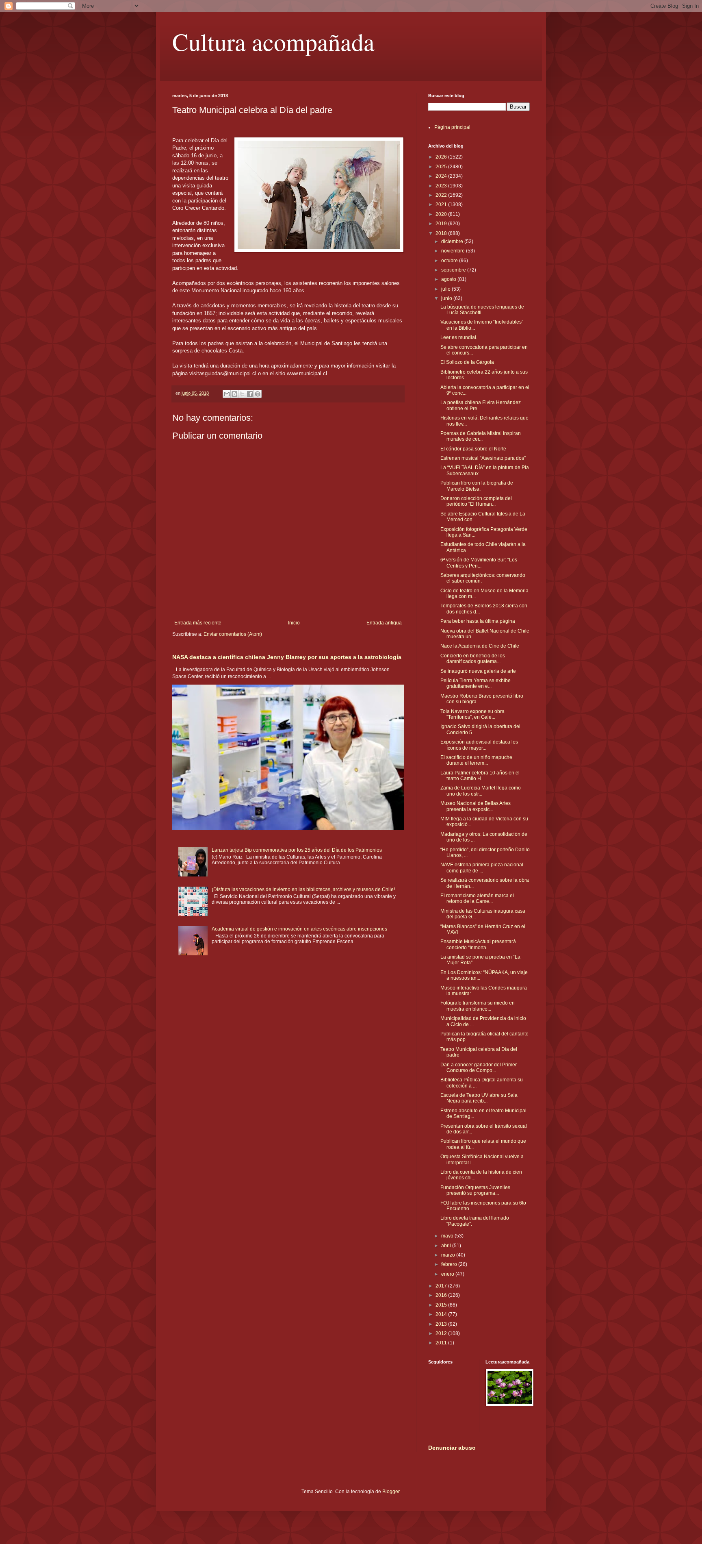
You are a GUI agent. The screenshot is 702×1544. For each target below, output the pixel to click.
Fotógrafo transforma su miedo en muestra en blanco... (477, 1005)
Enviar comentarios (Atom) (233, 634)
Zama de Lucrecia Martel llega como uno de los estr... (480, 790)
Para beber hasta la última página (477, 621)
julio (446, 289)
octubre (450, 260)
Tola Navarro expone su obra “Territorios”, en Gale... (472, 714)
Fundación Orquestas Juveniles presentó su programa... (475, 1190)
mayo (448, 1236)
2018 (442, 233)
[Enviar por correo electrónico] (227, 394)
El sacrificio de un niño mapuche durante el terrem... (476, 760)
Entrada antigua (384, 623)
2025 (442, 167)
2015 (442, 1305)
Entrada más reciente (197, 623)
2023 (442, 186)
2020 (442, 214)
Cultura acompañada (273, 41)
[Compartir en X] (242, 394)
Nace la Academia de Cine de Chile (479, 646)
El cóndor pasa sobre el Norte (473, 449)
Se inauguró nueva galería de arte (478, 671)
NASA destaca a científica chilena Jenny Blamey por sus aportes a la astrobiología (286, 657)
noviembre (453, 251)
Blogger (390, 1491)
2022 (442, 195)
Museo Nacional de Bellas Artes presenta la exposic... (475, 806)
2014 (442, 1314)
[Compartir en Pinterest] (258, 394)
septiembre (454, 270)
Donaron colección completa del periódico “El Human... (476, 501)
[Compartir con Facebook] (250, 394)
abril (446, 1245)
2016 (442, 1295)
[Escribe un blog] (234, 394)
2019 (442, 223)
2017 (442, 1286)
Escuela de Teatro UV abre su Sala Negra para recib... (479, 1098)
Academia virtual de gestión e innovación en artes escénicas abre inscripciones (299, 929)
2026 (442, 157)
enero (448, 1274)
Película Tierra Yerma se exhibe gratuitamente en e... (475, 683)
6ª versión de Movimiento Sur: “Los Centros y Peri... (478, 562)
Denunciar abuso (452, 1447)
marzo (448, 1255)
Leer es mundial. (458, 337)
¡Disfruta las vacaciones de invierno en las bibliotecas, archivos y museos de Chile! (303, 889)
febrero (449, 1264)
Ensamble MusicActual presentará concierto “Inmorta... (478, 944)
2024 (442, 176)
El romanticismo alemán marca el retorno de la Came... (477, 898)
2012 (442, 1333)
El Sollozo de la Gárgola (467, 362)
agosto (449, 279)
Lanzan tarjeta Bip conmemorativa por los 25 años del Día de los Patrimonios (297, 850)
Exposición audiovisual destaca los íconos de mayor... (479, 744)
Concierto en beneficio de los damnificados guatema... (472, 658)
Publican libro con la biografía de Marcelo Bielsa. (476, 485)
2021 (442, 204)
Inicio (294, 623)
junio (447, 298)
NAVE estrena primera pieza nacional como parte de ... (481, 867)
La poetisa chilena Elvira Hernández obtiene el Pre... (480, 405)
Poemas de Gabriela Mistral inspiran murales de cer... (480, 436)
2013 (442, 1324)
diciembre (452, 241)
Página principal (452, 127)
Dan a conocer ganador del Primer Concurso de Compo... (478, 1067)
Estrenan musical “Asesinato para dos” (483, 458)
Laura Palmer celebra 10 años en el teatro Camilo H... (480, 775)
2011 (442, 1343)
